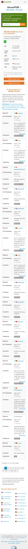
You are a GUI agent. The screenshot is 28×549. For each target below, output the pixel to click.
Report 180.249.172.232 (14, 79)
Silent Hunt (20, 361)
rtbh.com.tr (20, 321)
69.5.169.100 (20, 509)
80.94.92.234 (6, 509)
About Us (7, 541)
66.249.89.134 (21, 500)
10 (6, 470)
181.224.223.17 (7, 497)
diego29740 (20, 189)
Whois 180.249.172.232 (14, 83)
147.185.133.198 (21, 506)
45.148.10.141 (21, 515)
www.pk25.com (18, 390)
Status (13, 543)
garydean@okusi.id (19, 169)
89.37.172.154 (21, 497)
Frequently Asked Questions (17, 541)
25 (14, 470)
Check (23, 24)
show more (22, 408)
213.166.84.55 (7, 492)
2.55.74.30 (6, 521)
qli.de (18, 140)
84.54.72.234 (6, 498)
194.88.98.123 (21, 521)
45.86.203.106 (7, 517)
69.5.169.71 (20, 512)
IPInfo (15, 74)
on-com (19, 443)
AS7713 (14, 56)
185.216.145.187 (21, 493)
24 (11, 470)
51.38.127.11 (6, 503)
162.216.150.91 (7, 505)
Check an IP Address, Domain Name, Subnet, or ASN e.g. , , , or (12, 17)
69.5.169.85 (6, 511)
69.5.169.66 (6, 515)
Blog (2, 541)
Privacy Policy (13, 539)
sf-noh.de (20, 113)
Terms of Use (20, 537)
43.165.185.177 (21, 518)
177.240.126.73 (21, 503)
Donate (18, 543)
